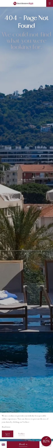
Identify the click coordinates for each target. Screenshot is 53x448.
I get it (7, 434)
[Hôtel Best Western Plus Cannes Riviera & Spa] (23, 3)
